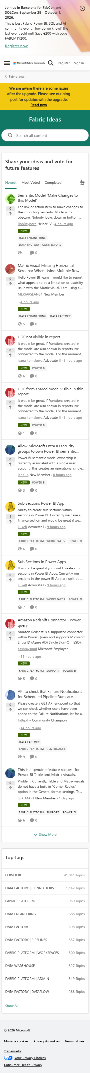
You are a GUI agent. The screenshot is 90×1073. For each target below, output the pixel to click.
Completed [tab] (53, 182)
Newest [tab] (10, 182)
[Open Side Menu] (6, 63)
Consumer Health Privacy (23, 1065)
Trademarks (13, 1051)
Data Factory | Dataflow (27, 991)
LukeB (22, 526)
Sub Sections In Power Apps (42, 561)
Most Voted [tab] (31, 182)
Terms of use (74, 1041)
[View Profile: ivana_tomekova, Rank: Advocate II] (10, 341)
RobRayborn (27, 223)
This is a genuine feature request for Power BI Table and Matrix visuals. (49, 772)
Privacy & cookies (47, 1041)
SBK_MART (26, 798)
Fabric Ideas (16, 76)
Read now (38, 104)
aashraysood (27, 648)
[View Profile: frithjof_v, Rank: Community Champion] (10, 695)
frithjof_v (24, 720)
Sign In (79, 63)
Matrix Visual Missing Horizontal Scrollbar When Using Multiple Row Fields (49, 268)
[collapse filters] (81, 182)
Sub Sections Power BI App (41, 503)
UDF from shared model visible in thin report (51, 391)
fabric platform (20, 900)
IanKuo (23, 474)
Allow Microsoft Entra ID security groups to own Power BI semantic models (47, 448)
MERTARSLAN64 (30, 294)
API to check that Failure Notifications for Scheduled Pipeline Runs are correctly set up (50, 694)
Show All (11, 1005)
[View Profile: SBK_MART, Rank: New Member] (10, 773)
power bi (13, 875)
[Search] (51, 63)
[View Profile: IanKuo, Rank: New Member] (10, 450)
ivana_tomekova (30, 360)
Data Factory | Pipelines (26, 939)
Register (64, 63)
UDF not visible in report (39, 336)
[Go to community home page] (29, 63)
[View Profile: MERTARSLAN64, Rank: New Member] (10, 269)
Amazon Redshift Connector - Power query (49, 622)
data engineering (20, 913)
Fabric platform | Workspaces (32, 952)
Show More (47, 834)
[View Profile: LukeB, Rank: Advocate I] (10, 507)
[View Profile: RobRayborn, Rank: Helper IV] (10, 199)
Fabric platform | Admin (27, 978)
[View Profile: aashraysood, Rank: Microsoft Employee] (10, 624)
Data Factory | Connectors (29, 888)
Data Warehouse (20, 965)
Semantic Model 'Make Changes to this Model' (48, 198)
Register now (16, 45)
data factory (17, 926)
